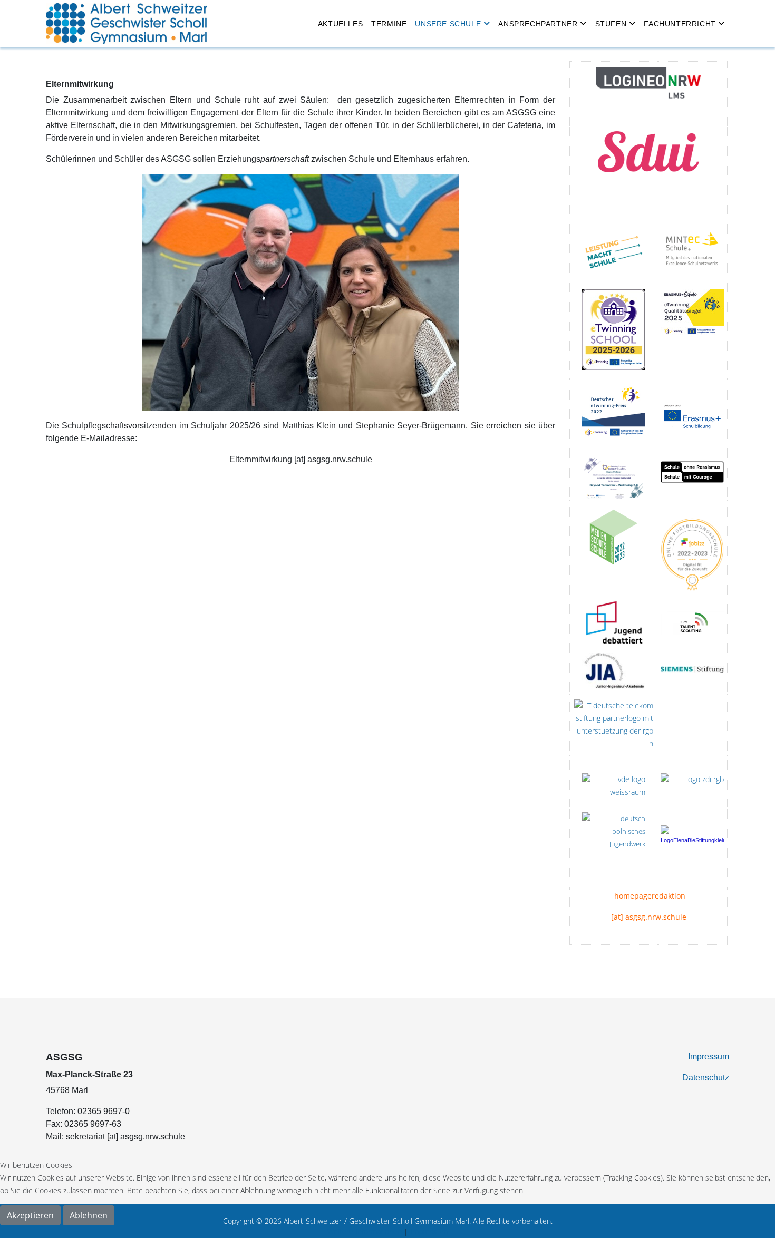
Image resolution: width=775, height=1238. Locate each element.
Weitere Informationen (364, 1231)
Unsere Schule (448, 24)
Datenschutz (705, 1077)
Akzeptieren (30, 1215)
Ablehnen (89, 1215)
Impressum (708, 1056)
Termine (388, 24)
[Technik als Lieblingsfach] (613, 671)
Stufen (611, 24)
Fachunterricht (679, 24)
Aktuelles (340, 24)
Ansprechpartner (537, 24)
